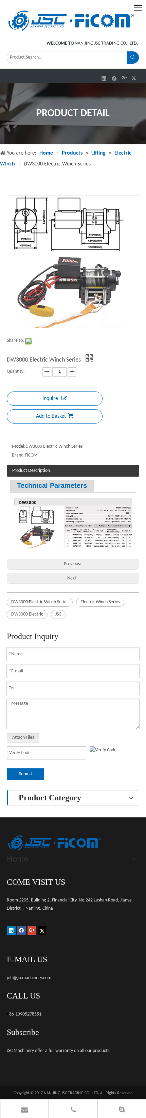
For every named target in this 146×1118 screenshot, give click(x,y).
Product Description (31, 470)
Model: (18, 446)
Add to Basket (51, 416)
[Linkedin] (104, 78)
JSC (58, 614)
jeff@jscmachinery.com (29, 977)
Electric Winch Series (100, 602)
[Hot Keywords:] (133, 57)
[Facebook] (114, 78)
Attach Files (23, 737)
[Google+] (124, 78)
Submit (25, 774)
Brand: (18, 455)
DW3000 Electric (27, 614)
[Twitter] (134, 78)
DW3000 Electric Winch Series (39, 602)
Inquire (50, 398)
